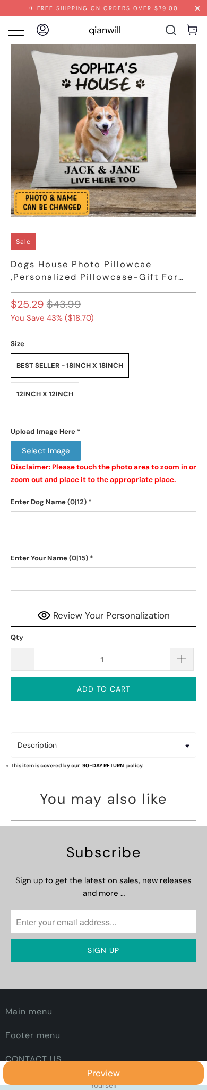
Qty (17, 637)
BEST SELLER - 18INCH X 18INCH (69, 365)
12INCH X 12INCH (44, 393)
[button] (104, 431)
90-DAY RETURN (103, 765)
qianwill (105, 30)
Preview (103, 1073)
